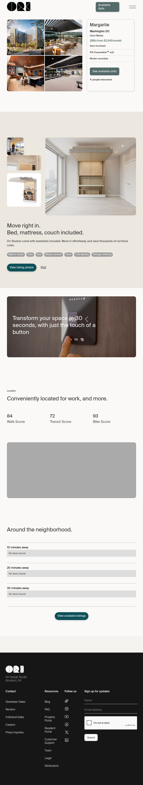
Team (48, 750)
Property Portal (50, 719)
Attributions (52, 766)
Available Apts (104, 7)
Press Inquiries (15, 732)
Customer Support (51, 741)
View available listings (72, 616)
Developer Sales (15, 702)
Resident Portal (50, 730)
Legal (48, 758)
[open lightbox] (25, 37)
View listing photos (22, 267)
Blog (47, 702)
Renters (10, 709)
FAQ (47, 709)
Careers (10, 725)
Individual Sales (15, 717)
